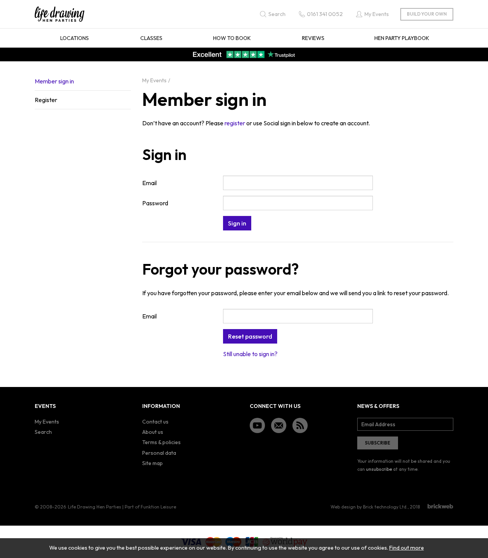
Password (155, 203)
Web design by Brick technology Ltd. (369, 507)
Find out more (406, 547)
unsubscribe (379, 469)
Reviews (313, 38)
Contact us (155, 421)
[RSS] (300, 425)
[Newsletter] (278, 425)
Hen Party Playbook (401, 38)
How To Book (232, 38)
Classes (151, 38)
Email (149, 183)
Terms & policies (161, 442)
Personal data (159, 452)
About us (152, 431)
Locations (74, 38)
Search (43, 431)
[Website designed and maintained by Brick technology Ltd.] (440, 506)
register (235, 123)
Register (46, 100)
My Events (47, 421)
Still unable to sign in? (250, 354)
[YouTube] (257, 425)
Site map (152, 463)
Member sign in (54, 81)
